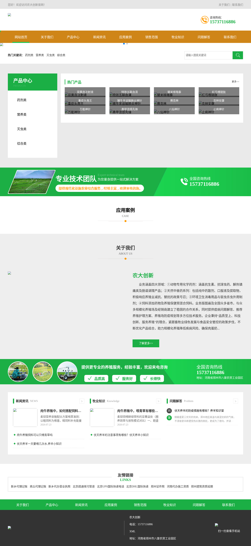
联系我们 (237, 4)
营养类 (40, 55)
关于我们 (224, 4)
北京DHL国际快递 (137, 486)
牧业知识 (178, 37)
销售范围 (151, 37)
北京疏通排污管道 (84, 486)
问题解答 (204, 37)
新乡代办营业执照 (59, 486)
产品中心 (73, 37)
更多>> (235, 81)
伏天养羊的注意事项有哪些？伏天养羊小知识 (121, 435)
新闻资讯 (99, 37)
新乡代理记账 (19, 486)
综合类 (61, 55)
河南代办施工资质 (178, 486)
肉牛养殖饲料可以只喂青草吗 (35, 435)
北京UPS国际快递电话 (110, 486)
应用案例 (125, 37)
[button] (124, 43)
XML (132, 531)
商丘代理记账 (38, 486)
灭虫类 (50, 55)
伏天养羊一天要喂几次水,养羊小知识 (39, 443)
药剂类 (29, 55)
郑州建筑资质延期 (202, 486)
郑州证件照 (158, 486)
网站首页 (21, 37)
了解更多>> (146, 343)
